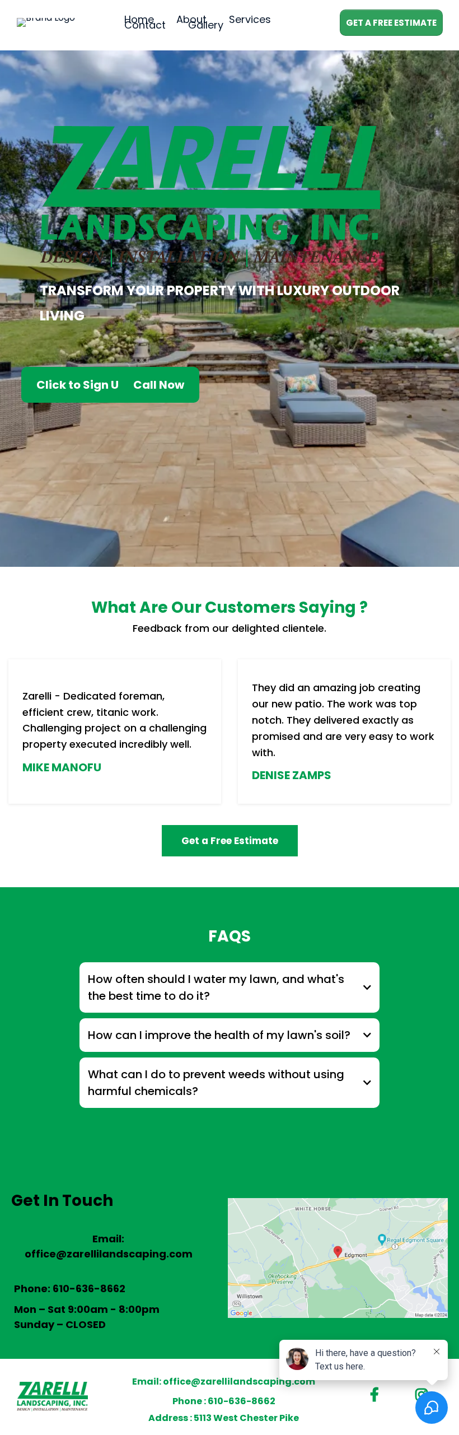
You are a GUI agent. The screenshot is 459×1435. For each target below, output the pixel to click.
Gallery (205, 25)
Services (250, 19)
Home (139, 19)
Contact (145, 25)
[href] (338, 1258)
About (191, 19)
